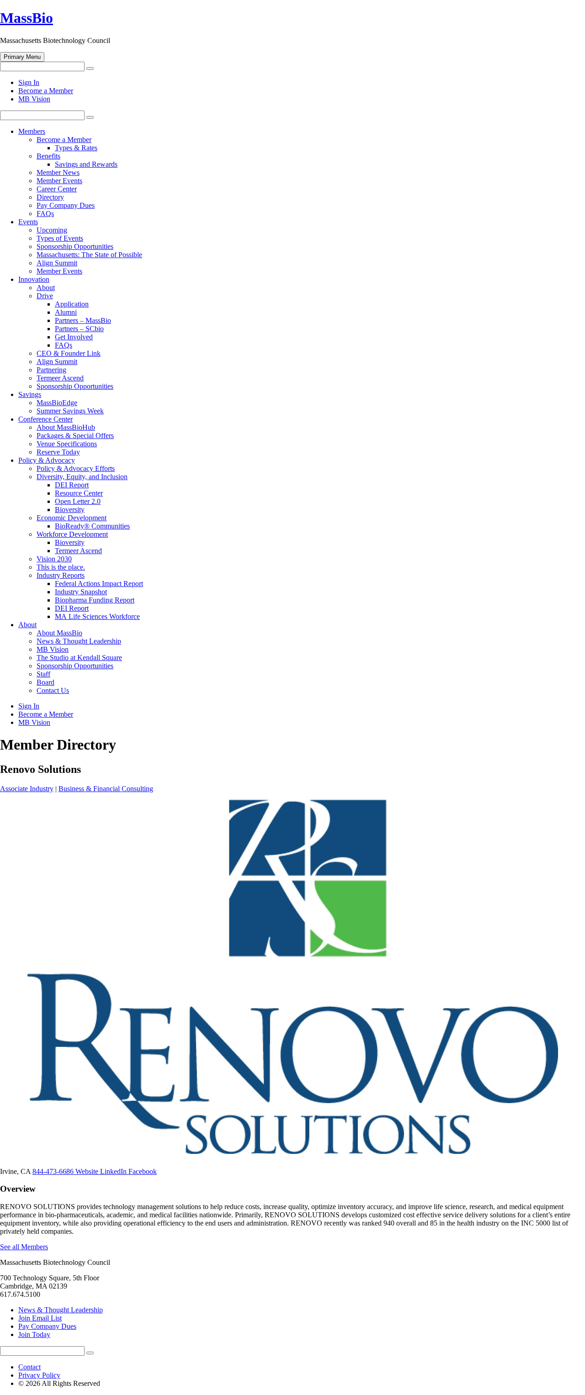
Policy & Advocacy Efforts (76, 468)
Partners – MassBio (83, 320)
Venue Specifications (67, 444)
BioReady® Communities (92, 526)
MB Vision (34, 99)
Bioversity (70, 509)
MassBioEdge (57, 403)
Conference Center (45, 419)
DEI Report (72, 485)
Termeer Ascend (60, 378)
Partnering (51, 370)
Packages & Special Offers (75, 435)
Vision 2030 (54, 559)
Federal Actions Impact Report (99, 583)
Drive (45, 296)
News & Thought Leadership (79, 641)
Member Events (59, 181)
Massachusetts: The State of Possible (89, 255)
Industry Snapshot (81, 592)
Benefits (48, 156)
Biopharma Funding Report (94, 600)
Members (31, 131)
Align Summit (57, 263)
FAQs (45, 213)
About (46, 287)
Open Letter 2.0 (78, 501)
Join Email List (40, 1318)
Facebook (142, 1171)
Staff (43, 674)
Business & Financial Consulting (105, 789)
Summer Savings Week (70, 411)
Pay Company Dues (66, 205)
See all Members (24, 1247)
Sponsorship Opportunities (75, 246)
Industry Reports (61, 575)
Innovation (33, 279)
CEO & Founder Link (69, 353)
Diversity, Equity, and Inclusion (82, 477)
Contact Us (53, 690)
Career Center (57, 189)
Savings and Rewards (86, 164)
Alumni (66, 312)
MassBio (26, 18)
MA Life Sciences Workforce (97, 616)
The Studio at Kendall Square (79, 657)
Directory (50, 197)
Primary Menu (22, 56)
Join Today (34, 1334)
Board (45, 682)
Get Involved (74, 337)
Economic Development (71, 518)
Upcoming (52, 230)
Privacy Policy (39, 1375)
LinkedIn (114, 1171)
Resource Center (79, 493)
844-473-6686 (53, 1171)
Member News (58, 172)
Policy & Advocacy (46, 460)
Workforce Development (72, 534)
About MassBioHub (66, 427)
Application (72, 304)
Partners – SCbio (79, 329)
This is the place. (61, 567)
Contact (29, 1367)
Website (87, 1171)
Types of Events (60, 238)
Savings (29, 394)
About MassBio (59, 633)
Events (28, 222)
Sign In (28, 82)
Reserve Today (58, 452)
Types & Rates (76, 148)
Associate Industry (26, 789)
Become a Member (45, 91)
